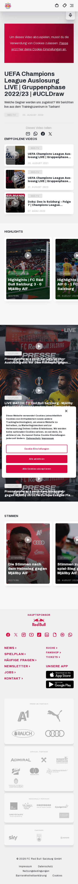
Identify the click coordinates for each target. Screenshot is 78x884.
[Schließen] (66, 411)
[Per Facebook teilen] (43, 134)
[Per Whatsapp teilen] (35, 134)
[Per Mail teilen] (28, 134)
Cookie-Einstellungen (36, 449)
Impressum (48, 438)
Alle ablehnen (36, 459)
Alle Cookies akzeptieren (37, 469)
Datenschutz (33, 438)
